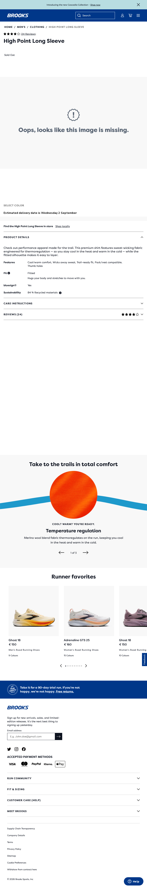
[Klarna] (48, 764)
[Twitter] (9, 749)
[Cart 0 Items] (130, 15)
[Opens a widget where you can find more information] (133, 881)
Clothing (37, 26)
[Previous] (61, 553)
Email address (14, 730)
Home (8, 26)
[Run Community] (73, 778)
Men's (21, 26)
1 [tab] (65, 666)
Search (86, 15)
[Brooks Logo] (73, 708)
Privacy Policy (14, 849)
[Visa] (12, 764)
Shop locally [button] (62, 226)
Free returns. (65, 691)
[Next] (85, 553)
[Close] (138, 4)
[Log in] (122, 15)
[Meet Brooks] (73, 811)
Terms (10, 842)
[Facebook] (24, 749)
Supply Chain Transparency (21, 828)
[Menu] (138, 15)
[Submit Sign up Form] (58, 736)
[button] (73, 122)
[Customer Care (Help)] (73, 800)
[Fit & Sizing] (73, 789)
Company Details (16, 835)
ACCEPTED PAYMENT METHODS (29, 757)
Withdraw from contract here (22, 869)
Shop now (95, 5)
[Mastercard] (24, 764)
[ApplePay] (60, 764)
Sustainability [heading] (12, 292)
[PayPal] (36, 764)
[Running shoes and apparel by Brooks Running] (18, 15)
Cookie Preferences (16, 862)
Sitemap (11, 856)
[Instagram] (16, 749)
